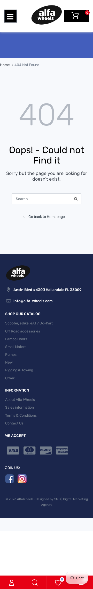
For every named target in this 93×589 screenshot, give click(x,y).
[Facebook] (9, 478)
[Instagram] (22, 478)
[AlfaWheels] (46, 14)
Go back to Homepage (46, 217)
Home (5, 65)
